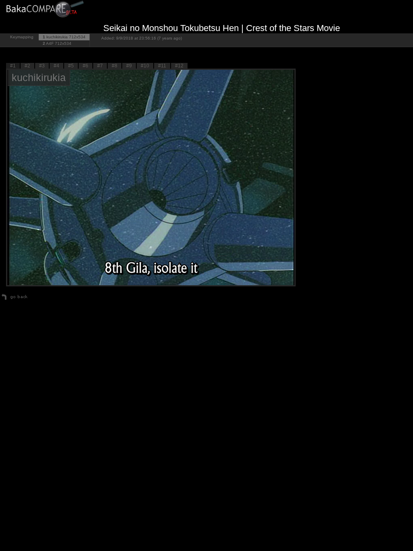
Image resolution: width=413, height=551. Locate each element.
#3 (42, 66)
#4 (56, 66)
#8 (114, 66)
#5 (71, 66)
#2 (27, 66)
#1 (13, 66)
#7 (100, 66)
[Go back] (14, 300)
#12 (179, 66)
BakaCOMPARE (46, 10)
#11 (162, 66)
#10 (145, 66)
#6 (85, 66)
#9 (129, 66)
